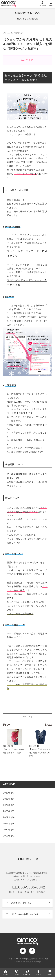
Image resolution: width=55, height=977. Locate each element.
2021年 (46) (9, 823)
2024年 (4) (8, 805)
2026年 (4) (8, 793)
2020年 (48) (9, 829)
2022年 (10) (9, 817)
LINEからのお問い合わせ (24, 914)
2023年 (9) (8, 811)
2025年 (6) (8, 799)
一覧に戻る (27, 717)
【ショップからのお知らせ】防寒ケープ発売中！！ (14, 749)
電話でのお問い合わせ (23, 903)
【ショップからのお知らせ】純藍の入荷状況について (39, 751)
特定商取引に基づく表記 (37, 959)
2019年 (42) (9, 835)
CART (51, 5)
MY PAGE (43, 5)
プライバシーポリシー (16, 959)
